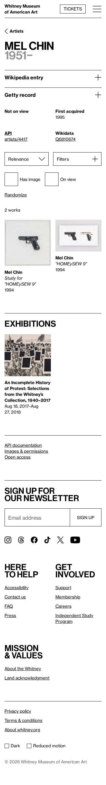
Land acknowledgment (27, 677)
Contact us (15, 596)
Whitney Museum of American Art (22, 8)
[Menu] (97, 9)
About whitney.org (22, 729)
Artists (16, 30)
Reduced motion (49, 745)
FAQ (9, 606)
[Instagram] (8, 540)
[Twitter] (60, 540)
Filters (63, 159)
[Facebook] (34, 540)
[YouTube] (75, 540)
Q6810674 (65, 139)
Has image (30, 179)
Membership (67, 596)
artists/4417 (16, 139)
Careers (63, 606)
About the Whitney (23, 668)
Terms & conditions (23, 720)
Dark (15, 745)
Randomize (16, 195)
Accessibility (17, 587)
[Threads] (21, 540)
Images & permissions (26, 451)
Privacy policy (18, 711)
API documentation (23, 445)
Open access (18, 456)
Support (63, 587)
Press (10, 615)
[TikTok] (47, 540)
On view (68, 179)
